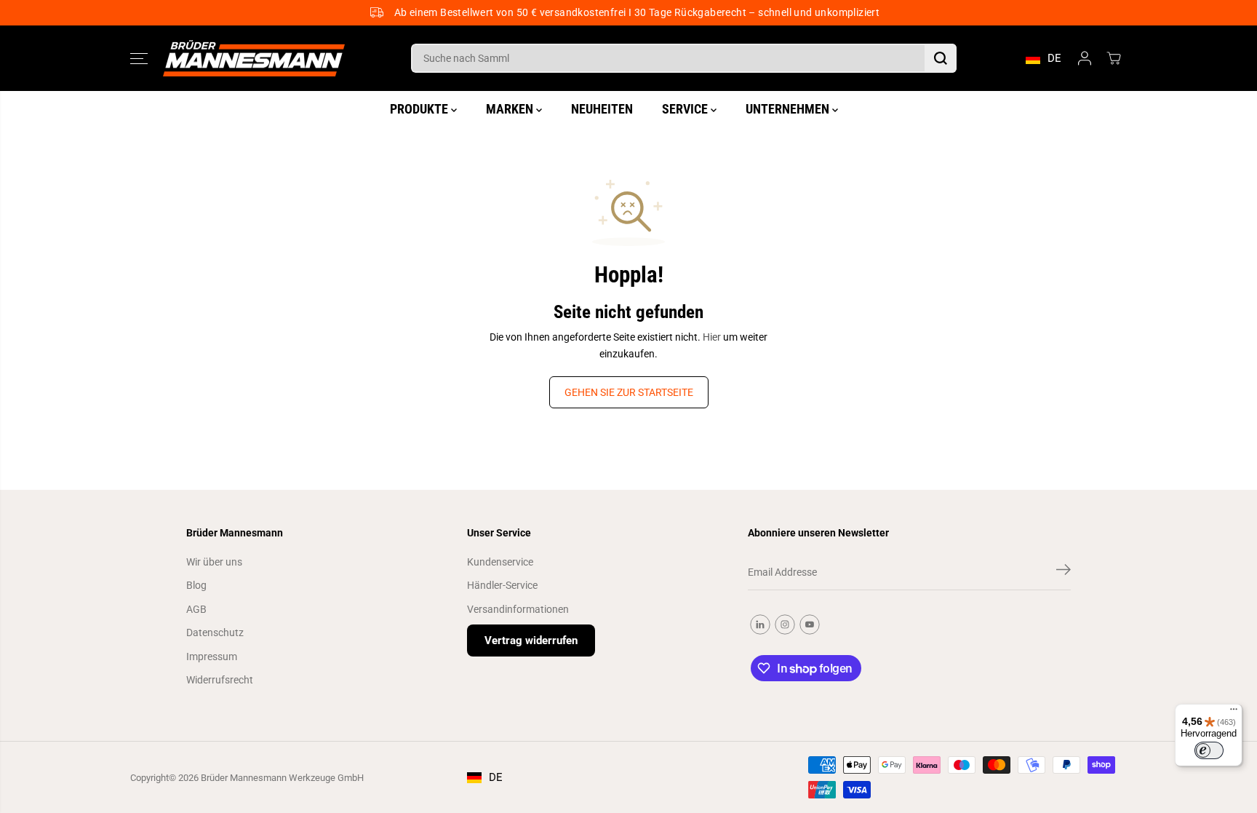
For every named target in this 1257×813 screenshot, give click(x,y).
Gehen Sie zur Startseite (628, 392)
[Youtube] (809, 624)
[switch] (1209, 750)
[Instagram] (785, 624)
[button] (139, 58)
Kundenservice (500, 562)
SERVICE (686, 108)
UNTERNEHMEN (789, 108)
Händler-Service (502, 585)
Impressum (211, 656)
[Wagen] (1114, 58)
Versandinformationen (518, 609)
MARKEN (511, 108)
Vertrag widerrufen (531, 640)
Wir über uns (214, 562)
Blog (196, 585)
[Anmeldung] (1085, 58)
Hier (712, 337)
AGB (196, 609)
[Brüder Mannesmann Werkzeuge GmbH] (254, 58)
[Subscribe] (1063, 572)
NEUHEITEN (602, 108)
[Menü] (1233, 712)
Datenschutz (215, 632)
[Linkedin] (760, 624)
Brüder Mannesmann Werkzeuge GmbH (282, 777)
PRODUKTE (420, 108)
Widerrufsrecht (219, 680)
